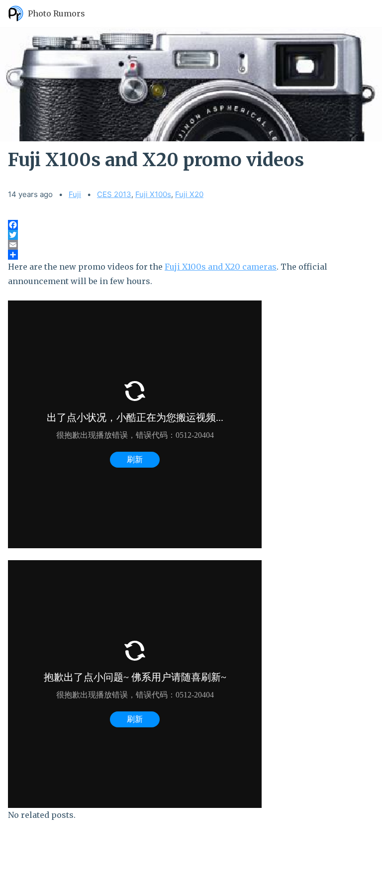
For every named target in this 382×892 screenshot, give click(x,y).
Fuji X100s (153, 194)
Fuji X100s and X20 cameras (221, 267)
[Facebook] (191, 225)
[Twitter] (191, 235)
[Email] (191, 245)
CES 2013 (114, 194)
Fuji (75, 194)
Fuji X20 (189, 194)
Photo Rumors (56, 13)
